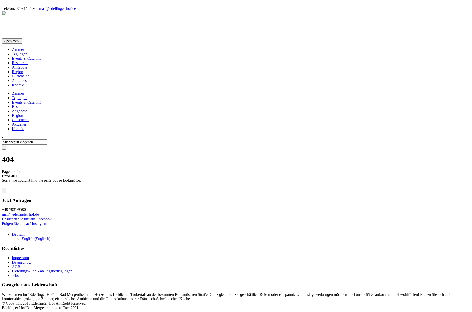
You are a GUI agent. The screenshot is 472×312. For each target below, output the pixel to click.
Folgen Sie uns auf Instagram (24, 224)
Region (17, 72)
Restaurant (20, 63)
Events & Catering (26, 58)
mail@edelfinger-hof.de (57, 8)
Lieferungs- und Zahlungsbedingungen (42, 271)
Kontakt (18, 85)
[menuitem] (18, 234)
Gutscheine (20, 76)
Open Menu (12, 41)
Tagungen (19, 54)
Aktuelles (19, 80)
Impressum (20, 258)
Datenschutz (21, 262)
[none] (241, 236)
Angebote (19, 67)
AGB (16, 267)
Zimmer (18, 49)
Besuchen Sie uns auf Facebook (27, 219)
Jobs (15, 275)
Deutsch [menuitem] (18, 234)
